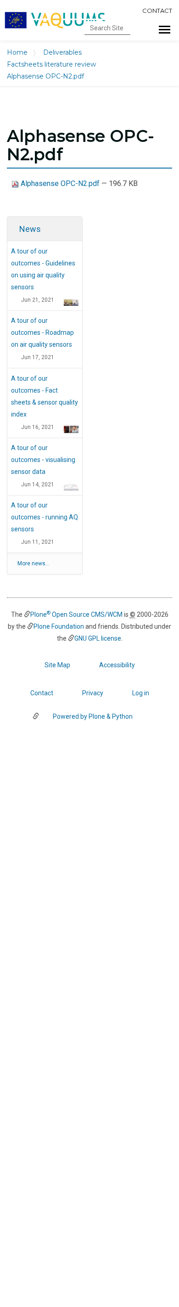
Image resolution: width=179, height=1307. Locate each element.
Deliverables (62, 52)
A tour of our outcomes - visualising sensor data (43, 459)
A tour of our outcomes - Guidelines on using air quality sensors (43, 269)
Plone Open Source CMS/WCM (76, 614)
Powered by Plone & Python (93, 716)
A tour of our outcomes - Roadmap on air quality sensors (42, 332)
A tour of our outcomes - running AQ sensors (44, 517)
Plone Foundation (59, 626)
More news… (33, 563)
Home (17, 52)
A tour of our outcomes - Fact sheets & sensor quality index (44, 396)
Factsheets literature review (51, 64)
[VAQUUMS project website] (55, 20)
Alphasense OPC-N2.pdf (60, 183)
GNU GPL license (97, 638)
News (30, 228)
